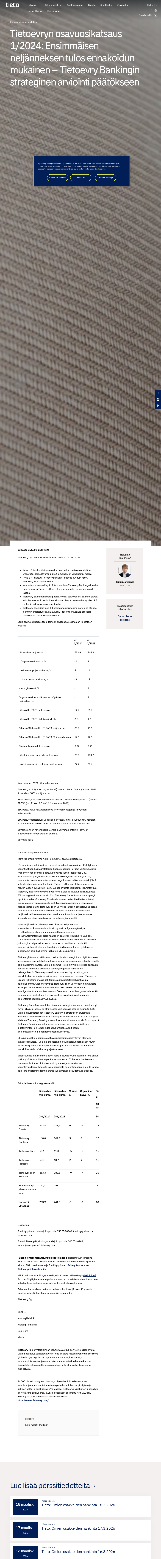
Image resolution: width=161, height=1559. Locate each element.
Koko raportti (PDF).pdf (36, 1425)
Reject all (81, 177)
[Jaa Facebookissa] (158, 393)
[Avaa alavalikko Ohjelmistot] (60, 5)
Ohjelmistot (51, 5)
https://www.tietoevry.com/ (33, 1400)
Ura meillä (122, 5)
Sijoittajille (106, 5)
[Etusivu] (12, 4)
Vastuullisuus (35, 11)
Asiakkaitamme (75, 5)
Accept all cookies (57, 177)
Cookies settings (105, 177)
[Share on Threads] (158, 399)
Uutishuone (53, 11)
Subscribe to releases (125, 618)
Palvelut (32, 5)
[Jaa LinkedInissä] (158, 405)
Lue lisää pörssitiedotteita (50, 1485)
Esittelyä (72, 1265)
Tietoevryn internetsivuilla (32, 1269)
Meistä (91, 5)
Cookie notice (100, 169)
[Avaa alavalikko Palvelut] (39, 5)
